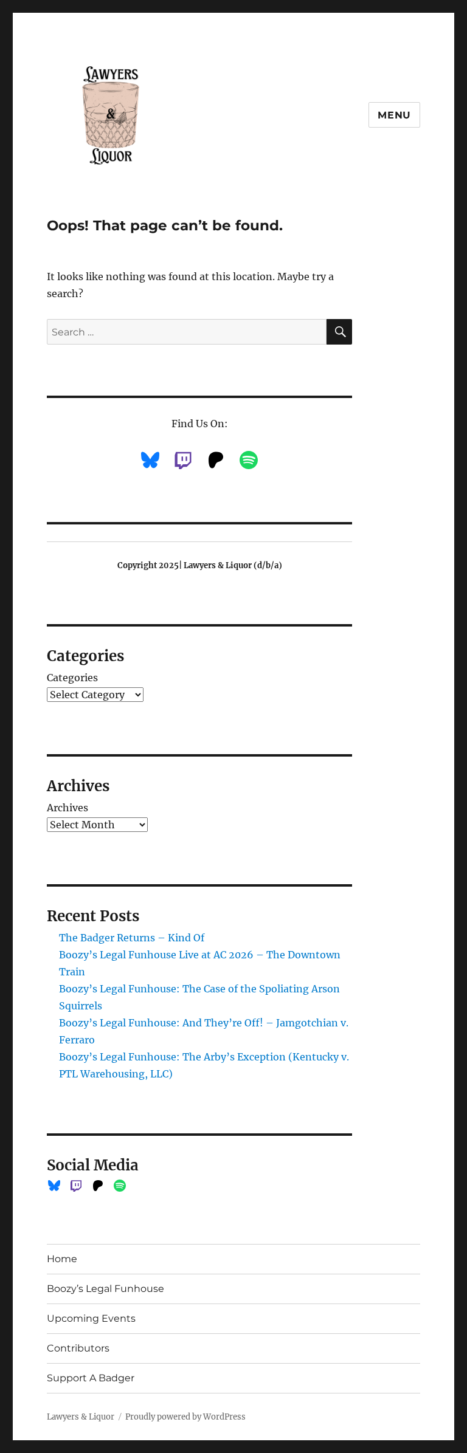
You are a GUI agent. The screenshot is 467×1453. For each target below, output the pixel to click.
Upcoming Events (91, 1318)
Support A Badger (90, 1378)
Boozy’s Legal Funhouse (105, 1288)
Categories (72, 678)
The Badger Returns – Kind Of (131, 938)
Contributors (78, 1348)
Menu (394, 115)
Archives (67, 808)
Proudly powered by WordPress (185, 1417)
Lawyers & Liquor (80, 1417)
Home (62, 1259)
